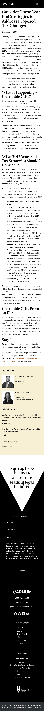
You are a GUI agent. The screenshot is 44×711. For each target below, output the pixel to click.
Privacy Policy (6, 707)
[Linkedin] (23, 613)
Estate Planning (8, 446)
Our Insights (22, 671)
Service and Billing (22, 677)
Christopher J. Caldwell (24, 376)
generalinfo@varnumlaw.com (22, 606)
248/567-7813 (19, 397)
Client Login (38, 707)
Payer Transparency (26, 707)
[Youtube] (27, 613)
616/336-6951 (19, 381)
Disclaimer (15, 707)
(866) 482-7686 (22, 602)
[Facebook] (15, 613)
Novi (22, 643)
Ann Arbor (22, 627)
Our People (22, 674)
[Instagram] (19, 613)
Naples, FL (22, 640)
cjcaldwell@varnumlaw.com (24, 384)
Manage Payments (22, 668)
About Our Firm (22, 658)
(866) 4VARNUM (22, 598)
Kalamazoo (22, 637)
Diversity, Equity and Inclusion (22, 665)
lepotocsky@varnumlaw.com (24, 400)
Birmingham (22, 631)
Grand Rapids (22, 634)
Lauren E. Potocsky (22, 392)
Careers (22, 661)
